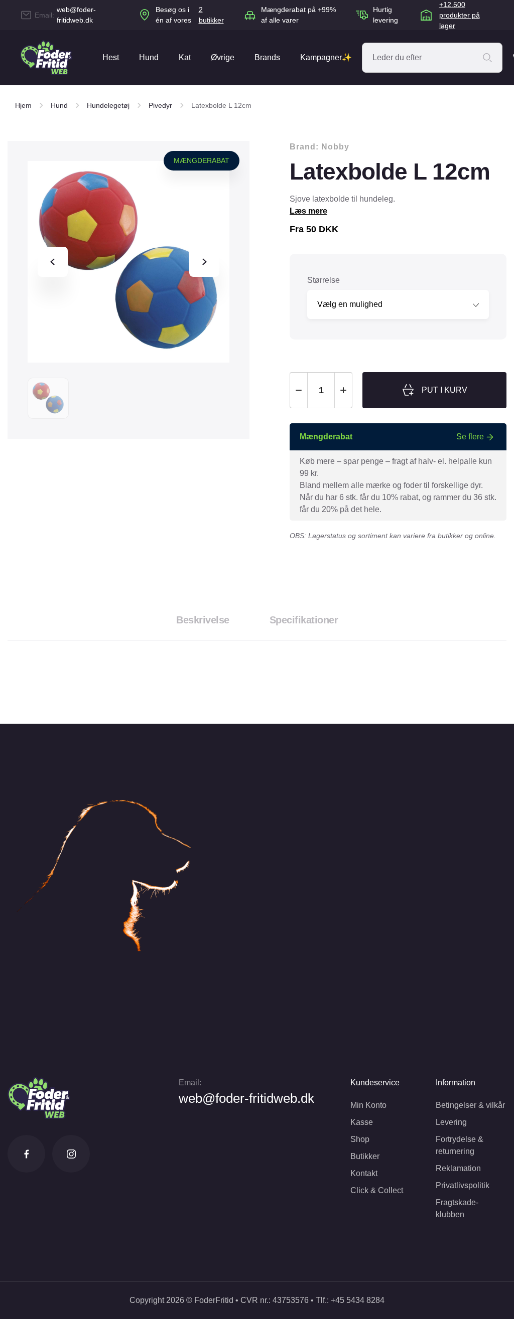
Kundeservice (375, 1082)
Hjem (23, 105)
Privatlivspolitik (462, 1185)
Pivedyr (160, 105)
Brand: (319, 146)
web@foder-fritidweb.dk (76, 15)
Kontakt (363, 1173)
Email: (190, 1082)
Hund (149, 57)
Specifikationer (304, 619)
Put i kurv (444, 390)
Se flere (470, 436)
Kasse (361, 1122)
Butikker (364, 1156)
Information (455, 1082)
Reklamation (458, 1168)
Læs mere (308, 211)
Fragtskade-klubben (457, 1208)
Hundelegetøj (108, 105)
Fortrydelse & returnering (459, 1145)
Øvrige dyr (222, 69)
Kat (185, 57)
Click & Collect (376, 1190)
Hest (110, 57)
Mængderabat (201, 160)
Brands (267, 57)
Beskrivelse (202, 619)
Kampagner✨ (326, 57)
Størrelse (323, 280)
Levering (451, 1122)
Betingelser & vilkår (470, 1105)
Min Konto (368, 1105)
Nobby (335, 146)
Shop (359, 1139)
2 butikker (211, 15)
